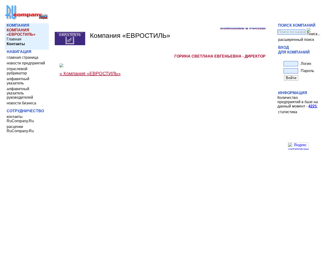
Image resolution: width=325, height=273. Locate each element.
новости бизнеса (21, 103)
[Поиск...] (313, 32)
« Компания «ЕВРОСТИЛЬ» (90, 73)
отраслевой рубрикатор (17, 71)
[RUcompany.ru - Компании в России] (27, 19)
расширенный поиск (296, 40)
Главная (14, 39)
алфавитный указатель (18, 81)
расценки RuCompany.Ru (20, 129)
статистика (287, 112)
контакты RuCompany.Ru (20, 119)
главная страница (22, 57)
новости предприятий (26, 63)
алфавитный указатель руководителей (20, 93)
